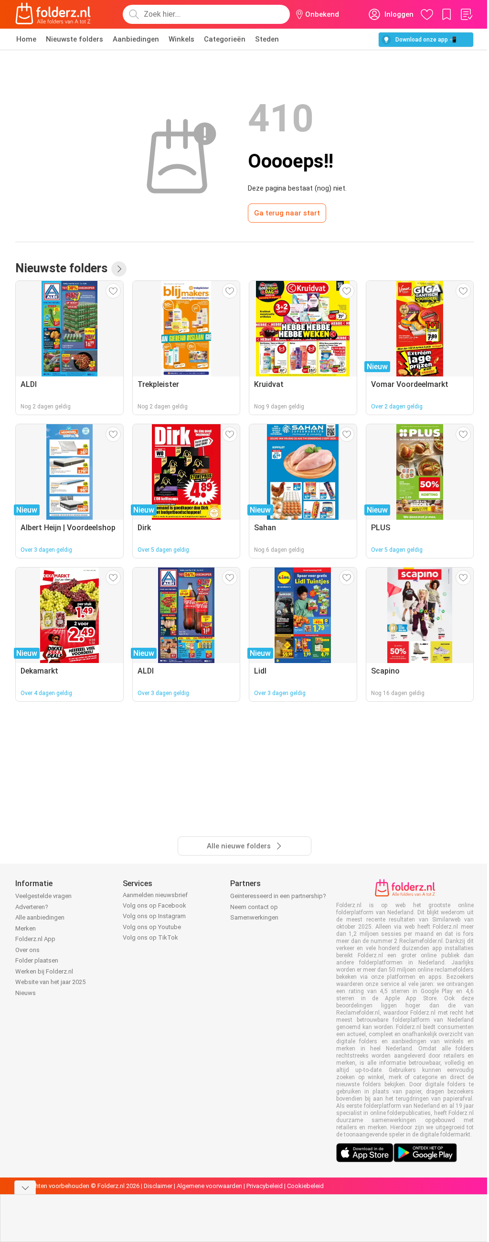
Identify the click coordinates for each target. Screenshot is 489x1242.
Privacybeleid (264, 1185)
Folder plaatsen (36, 960)
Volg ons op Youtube (152, 927)
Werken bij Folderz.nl (44, 971)
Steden (267, 39)
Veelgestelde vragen (43, 895)
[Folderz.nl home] (53, 14)
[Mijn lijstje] (466, 14)
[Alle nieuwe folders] (119, 269)
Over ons (27, 949)
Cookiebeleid (305, 1185)
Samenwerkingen (254, 917)
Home (26, 39)
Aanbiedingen (136, 39)
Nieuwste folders (74, 39)
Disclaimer (158, 1185)
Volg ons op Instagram (154, 916)
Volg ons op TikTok (150, 937)
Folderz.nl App (35, 938)
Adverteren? (31, 906)
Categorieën (224, 39)
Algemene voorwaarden (209, 1185)
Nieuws (25, 992)
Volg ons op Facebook (154, 905)
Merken (25, 928)
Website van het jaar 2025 (50, 981)
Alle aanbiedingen (39, 917)
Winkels (181, 39)
